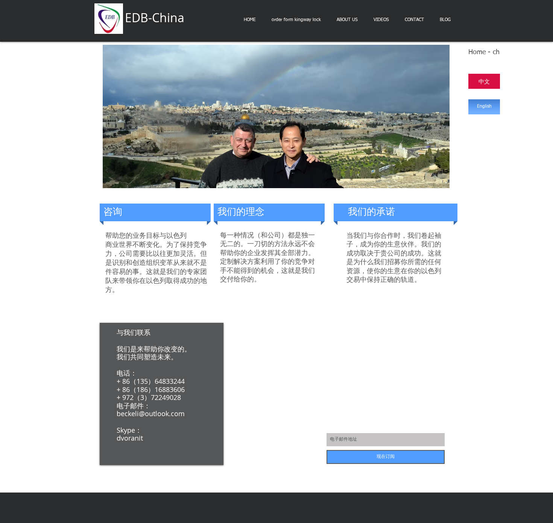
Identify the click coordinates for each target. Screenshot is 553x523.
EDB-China (154, 17)
